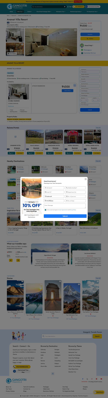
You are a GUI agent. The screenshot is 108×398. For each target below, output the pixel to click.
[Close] (86, 179)
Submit (65, 216)
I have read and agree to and (61, 210)
